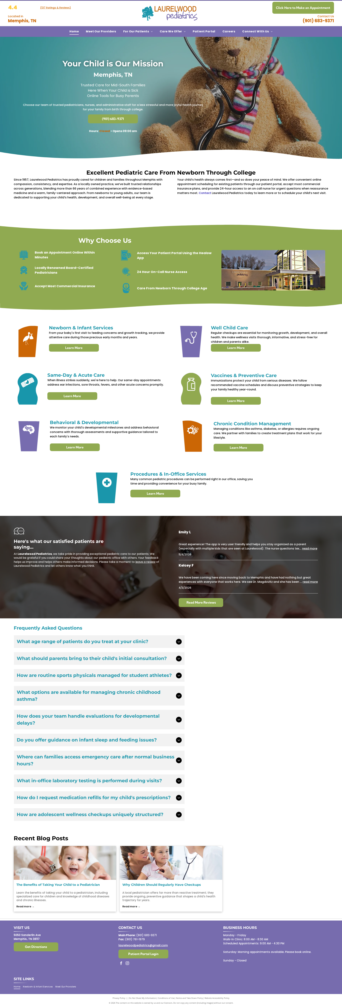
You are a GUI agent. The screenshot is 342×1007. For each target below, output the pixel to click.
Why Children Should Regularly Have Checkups (161, 885)
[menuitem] (74, 31)
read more (309, 548)
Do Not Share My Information (142, 998)
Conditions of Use (166, 998)
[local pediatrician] (171, 863)
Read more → (25, 906)
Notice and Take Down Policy (189, 998)
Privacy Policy (119, 998)
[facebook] (121, 964)
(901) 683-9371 (318, 21)
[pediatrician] (65, 863)
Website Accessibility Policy (216, 998)
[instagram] (127, 964)
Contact (205, 193)
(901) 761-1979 (135, 939)
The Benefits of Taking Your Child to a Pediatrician (58, 885)
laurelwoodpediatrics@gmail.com (143, 945)
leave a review (145, 562)
